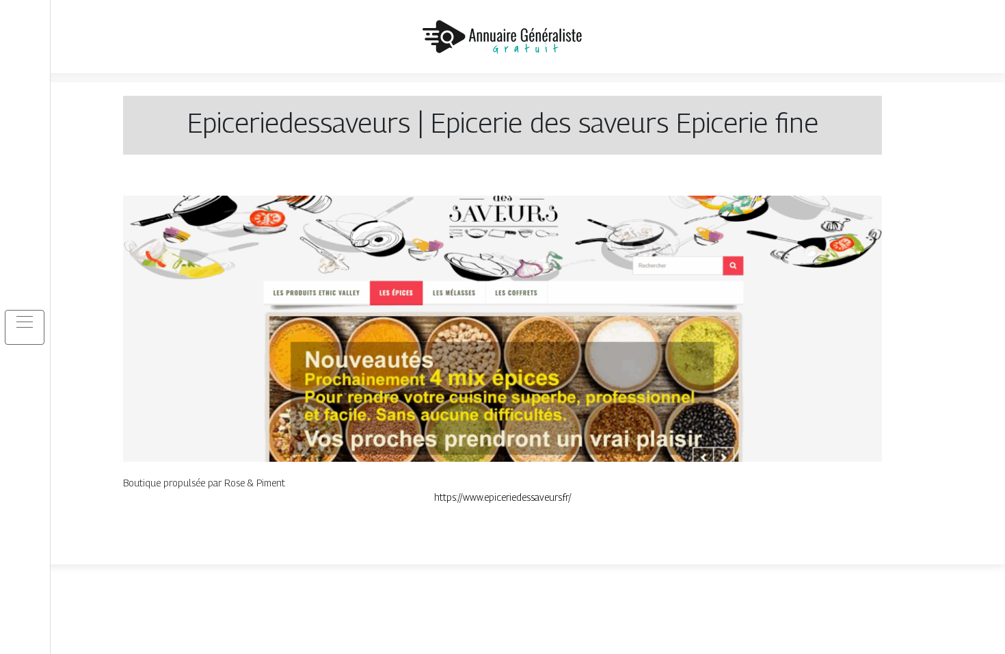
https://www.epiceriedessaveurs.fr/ (503, 497)
